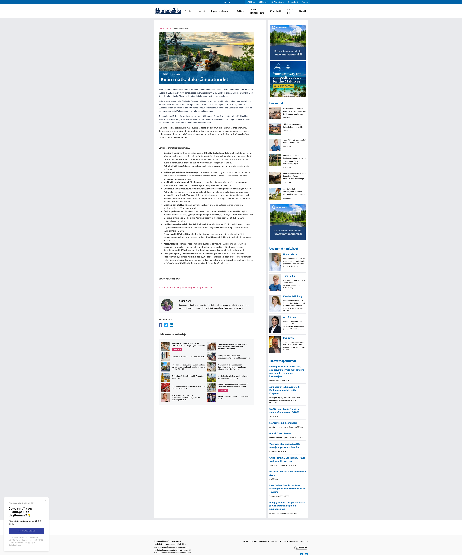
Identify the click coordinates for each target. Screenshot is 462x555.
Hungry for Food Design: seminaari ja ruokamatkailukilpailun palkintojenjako (287, 505)
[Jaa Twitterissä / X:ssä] (166, 325)
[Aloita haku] (225, 2)
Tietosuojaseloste (290, 541)
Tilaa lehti (264, 2)
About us (305, 2)
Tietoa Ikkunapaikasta (257, 11)
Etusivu (188, 11)
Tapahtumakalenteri (221, 11)
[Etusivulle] (168, 11)
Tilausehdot (276, 541)
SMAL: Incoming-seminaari (283, 422)
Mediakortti (294, 2)
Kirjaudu (252, 2)
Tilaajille (303, 11)
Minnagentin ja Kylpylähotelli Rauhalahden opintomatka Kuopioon (284, 390)
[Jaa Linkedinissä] (171, 325)
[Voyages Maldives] (288, 78)
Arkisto (240, 11)
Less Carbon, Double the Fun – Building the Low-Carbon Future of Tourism (287, 488)
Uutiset (201, 11)
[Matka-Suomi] (288, 42)
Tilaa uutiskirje (279, 2)
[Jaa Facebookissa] (160, 325)
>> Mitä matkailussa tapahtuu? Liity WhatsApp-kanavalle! (186, 287)
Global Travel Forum (280, 433)
